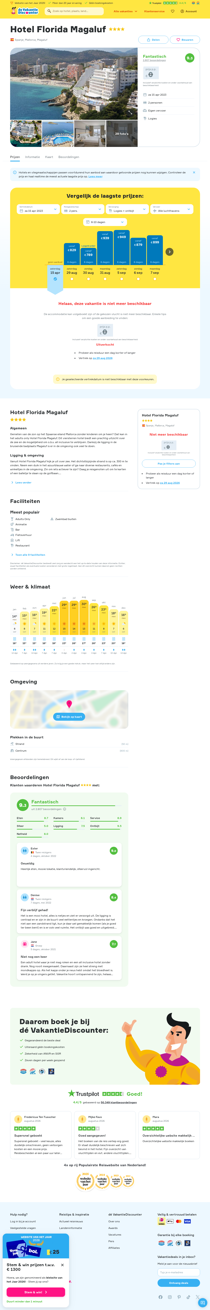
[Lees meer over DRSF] (51, 1071)
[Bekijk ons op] (170, 1297)
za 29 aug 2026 (103, 358)
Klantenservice (154, 11)
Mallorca (30, 39)
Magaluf (42, 39)
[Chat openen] (202, 1302)
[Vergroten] (130, 112)
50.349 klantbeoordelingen (119, 1102)
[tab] (15, 156)
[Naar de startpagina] (24, 11)
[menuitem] (167, 95)
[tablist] (105, 156)
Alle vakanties (123, 11)
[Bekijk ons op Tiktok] (188, 1297)
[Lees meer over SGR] (198, 3)
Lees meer (95, 176)
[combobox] (74, 11)
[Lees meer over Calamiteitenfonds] (179, 1243)
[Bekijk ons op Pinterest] (179, 1297)
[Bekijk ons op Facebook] (160, 1297)
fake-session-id (200, 999)
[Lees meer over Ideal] (42, 1071)
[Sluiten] (62, 1265)
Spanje (19, 39)
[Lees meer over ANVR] (193, 3)
